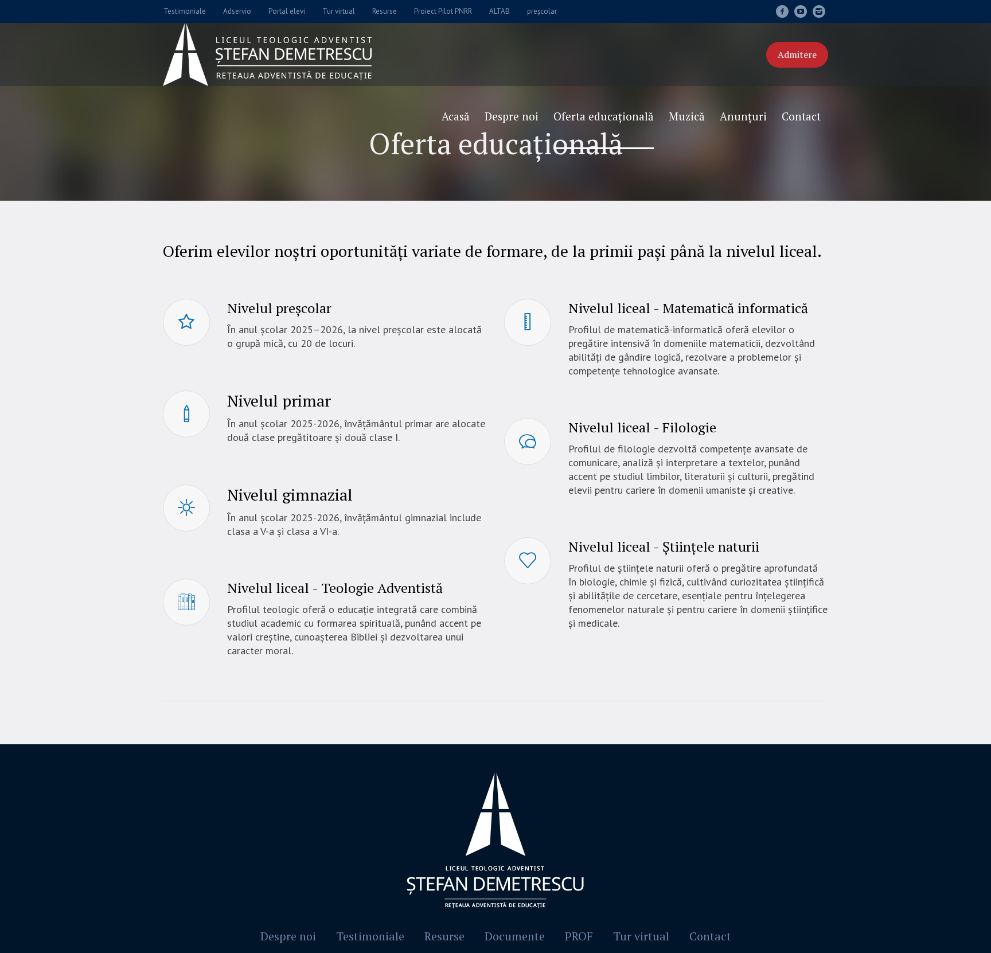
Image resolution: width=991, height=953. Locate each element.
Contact (710, 936)
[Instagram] (819, 11)
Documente (515, 936)
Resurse (444, 936)
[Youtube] (800, 11)
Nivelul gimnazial (290, 494)
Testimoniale (370, 936)
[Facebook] (782, 11)
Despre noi (288, 936)
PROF (579, 936)
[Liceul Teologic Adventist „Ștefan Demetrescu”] (495, 843)
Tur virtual (641, 936)
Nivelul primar (279, 400)
